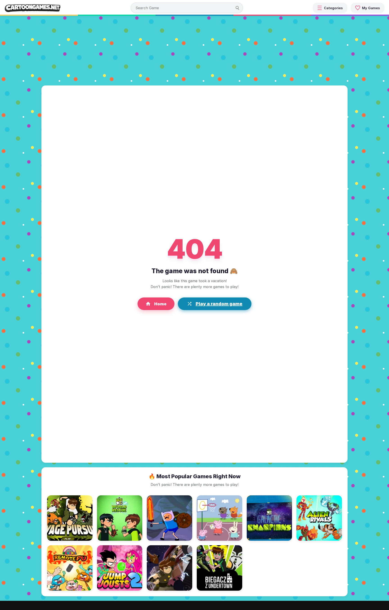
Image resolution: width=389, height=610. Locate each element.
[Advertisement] (194, 49)
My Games (371, 8)
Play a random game (219, 303)
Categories (333, 8)
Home (160, 304)
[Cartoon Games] (33, 7)
